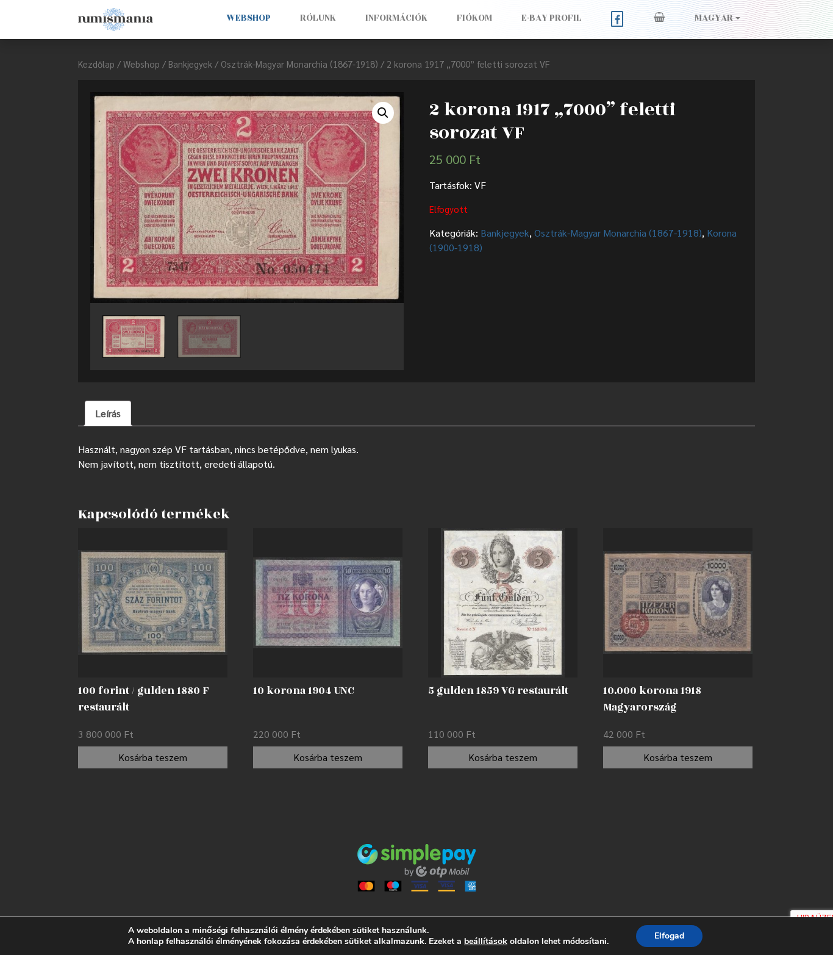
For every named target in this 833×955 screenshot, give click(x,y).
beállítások (485, 941)
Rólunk (318, 18)
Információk (396, 18)
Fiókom (474, 18)
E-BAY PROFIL (551, 18)
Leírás (108, 413)
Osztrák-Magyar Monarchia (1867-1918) (299, 64)
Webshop (248, 18)
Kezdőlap (96, 64)
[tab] (108, 413)
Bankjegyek (190, 64)
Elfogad (669, 936)
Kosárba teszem (152, 757)
